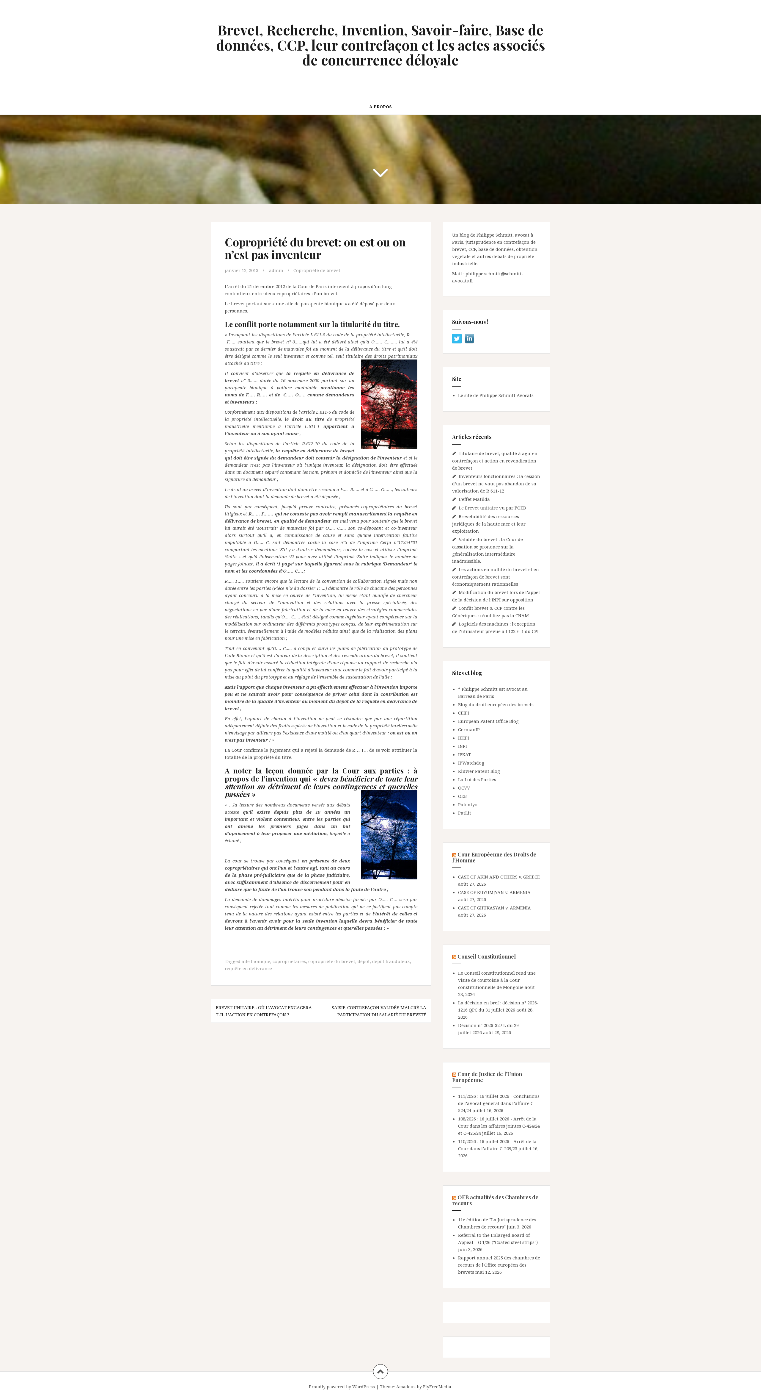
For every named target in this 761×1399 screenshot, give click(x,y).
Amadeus (406, 1386)
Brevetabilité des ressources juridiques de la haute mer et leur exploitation (489, 523)
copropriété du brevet (331, 961)
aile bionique (256, 961)
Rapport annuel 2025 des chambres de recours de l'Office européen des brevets (499, 1265)
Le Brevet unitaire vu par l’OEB (492, 508)
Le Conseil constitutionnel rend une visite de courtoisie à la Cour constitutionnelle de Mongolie (497, 980)
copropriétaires (289, 961)
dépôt (364, 961)
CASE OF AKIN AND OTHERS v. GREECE (499, 877)
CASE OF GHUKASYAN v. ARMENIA (494, 908)
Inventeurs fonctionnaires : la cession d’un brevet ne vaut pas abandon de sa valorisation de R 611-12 (496, 483)
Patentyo (467, 804)
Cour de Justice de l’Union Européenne (487, 1077)
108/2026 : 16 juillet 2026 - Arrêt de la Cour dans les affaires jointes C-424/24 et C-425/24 (499, 1126)
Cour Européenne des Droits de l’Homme (494, 857)
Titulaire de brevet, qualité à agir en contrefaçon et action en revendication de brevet (494, 460)
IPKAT (464, 754)
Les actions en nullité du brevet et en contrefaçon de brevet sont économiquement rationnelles (495, 576)
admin (276, 270)
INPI (462, 746)
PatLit (464, 813)
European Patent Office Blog (488, 721)
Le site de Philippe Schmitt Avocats (496, 395)
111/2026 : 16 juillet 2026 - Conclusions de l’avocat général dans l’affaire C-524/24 (499, 1103)
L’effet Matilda (474, 499)
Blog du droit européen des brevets (496, 704)
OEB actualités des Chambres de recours (495, 1200)
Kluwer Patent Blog (479, 771)
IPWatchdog (471, 763)
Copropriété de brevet (316, 270)
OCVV (464, 788)
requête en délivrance (248, 968)
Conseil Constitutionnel (486, 956)
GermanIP (469, 729)
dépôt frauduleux (391, 961)
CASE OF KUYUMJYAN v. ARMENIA (494, 892)
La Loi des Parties (477, 779)
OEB (462, 796)
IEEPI (463, 738)
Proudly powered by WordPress (342, 1386)
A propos (380, 107)
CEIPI (463, 713)
